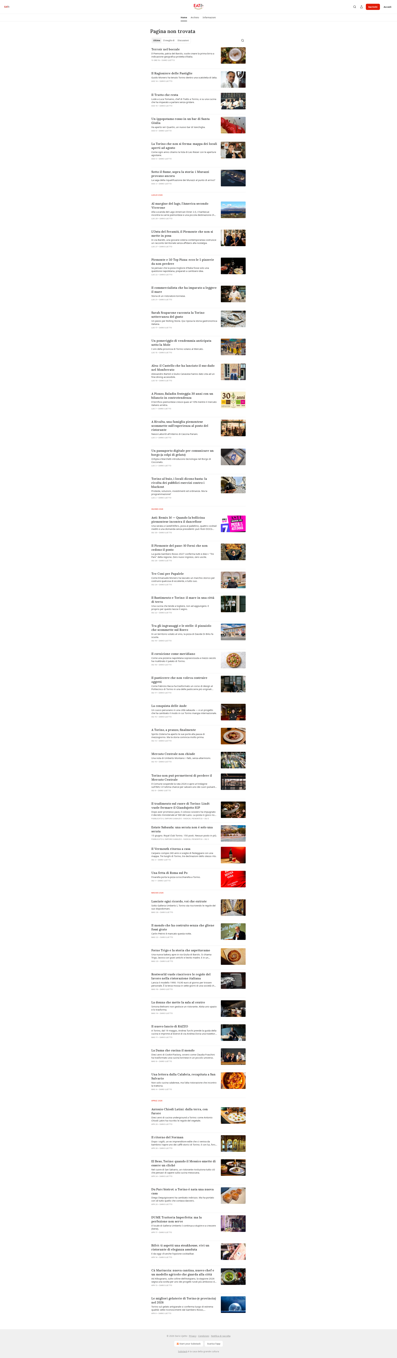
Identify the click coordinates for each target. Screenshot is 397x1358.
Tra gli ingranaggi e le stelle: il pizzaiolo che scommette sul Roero (181, 628)
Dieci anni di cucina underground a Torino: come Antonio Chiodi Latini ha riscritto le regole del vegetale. (181, 1119)
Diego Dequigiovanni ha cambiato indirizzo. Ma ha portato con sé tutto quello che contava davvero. (182, 1199)
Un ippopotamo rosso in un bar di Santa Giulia (180, 121)
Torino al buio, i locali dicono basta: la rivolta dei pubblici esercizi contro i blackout (179, 483)
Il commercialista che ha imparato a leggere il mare (184, 290)
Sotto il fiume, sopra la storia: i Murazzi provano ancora (180, 174)
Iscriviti (372, 6)
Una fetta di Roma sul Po (169, 873)
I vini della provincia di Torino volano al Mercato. (177, 348)
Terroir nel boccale (165, 49)
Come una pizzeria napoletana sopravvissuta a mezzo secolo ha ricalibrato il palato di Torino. (183, 659)
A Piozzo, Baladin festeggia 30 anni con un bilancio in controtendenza (182, 396)
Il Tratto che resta (164, 95)
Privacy (192, 1335)
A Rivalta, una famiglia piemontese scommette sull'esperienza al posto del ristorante (179, 426)
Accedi (387, 6)
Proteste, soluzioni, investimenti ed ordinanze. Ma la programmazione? (179, 492)
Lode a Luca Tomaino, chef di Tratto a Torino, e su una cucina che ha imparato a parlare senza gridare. (183, 100)
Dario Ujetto (168, 60)
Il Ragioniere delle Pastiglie (171, 73)
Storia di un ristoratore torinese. (168, 295)
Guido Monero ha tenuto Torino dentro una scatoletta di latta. (184, 77)
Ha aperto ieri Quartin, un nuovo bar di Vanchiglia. (178, 127)
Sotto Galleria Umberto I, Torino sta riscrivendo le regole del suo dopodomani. (183, 907)
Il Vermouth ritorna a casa (170, 849)
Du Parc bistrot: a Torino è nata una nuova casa (182, 1191)
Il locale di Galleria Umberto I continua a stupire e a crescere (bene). (183, 1227)
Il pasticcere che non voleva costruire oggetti (179, 680)
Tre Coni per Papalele (167, 574)
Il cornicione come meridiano (173, 654)
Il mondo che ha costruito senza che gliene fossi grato (182, 927)
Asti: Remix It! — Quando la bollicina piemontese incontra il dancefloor (178, 519)
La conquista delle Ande (169, 706)
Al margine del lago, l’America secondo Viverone (179, 205)
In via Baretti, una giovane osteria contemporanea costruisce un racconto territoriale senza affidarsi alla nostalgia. (183, 241)
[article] (198, 56)
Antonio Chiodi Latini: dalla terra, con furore (179, 1111)
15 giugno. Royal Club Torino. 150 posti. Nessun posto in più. (184, 835)
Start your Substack (190, 1343)
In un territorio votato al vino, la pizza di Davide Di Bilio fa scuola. (182, 635)
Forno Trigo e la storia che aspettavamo (180, 950)
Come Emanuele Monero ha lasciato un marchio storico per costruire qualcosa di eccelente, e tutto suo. (183, 579)
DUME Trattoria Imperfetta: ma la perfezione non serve (176, 1219)
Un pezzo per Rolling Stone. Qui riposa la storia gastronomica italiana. (184, 322)
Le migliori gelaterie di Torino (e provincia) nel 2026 (183, 1300)
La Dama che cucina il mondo (172, 1050)
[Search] (355, 7)
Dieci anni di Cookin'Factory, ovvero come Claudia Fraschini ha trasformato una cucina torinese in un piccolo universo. (183, 1056)
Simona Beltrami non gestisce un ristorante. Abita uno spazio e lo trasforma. (184, 1008)
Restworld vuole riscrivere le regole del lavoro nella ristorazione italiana (181, 976)
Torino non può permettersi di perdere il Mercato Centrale (181, 777)
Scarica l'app (213, 1343)
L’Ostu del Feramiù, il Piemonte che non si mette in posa (182, 233)
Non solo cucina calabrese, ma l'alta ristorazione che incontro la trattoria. (183, 1084)
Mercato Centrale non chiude (173, 754)
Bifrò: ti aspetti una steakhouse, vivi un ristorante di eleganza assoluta (180, 1247)
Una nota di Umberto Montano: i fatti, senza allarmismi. (181, 758)
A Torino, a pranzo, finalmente (173, 730)
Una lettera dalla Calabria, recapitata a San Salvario (183, 1076)
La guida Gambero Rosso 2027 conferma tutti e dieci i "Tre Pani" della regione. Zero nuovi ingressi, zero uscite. (182, 555)
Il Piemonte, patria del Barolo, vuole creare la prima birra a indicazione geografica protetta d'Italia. (182, 55)
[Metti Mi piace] (153, 413)
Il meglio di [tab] (168, 40)
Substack (182, 1351)
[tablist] (171, 40)
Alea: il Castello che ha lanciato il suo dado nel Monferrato (182, 367)
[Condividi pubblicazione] (361, 7)
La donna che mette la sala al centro (178, 1002)
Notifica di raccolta (220, 1335)
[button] (184, 17)
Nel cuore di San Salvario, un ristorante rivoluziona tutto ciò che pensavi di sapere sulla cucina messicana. (183, 1171)
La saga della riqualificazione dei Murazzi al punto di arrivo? (183, 180)
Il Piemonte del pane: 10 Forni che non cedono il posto (179, 548)
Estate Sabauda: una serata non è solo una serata (182, 829)
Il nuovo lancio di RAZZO (169, 1026)
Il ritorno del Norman (167, 1137)
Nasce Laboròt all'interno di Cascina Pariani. (174, 433)
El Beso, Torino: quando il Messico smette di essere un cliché (183, 1163)
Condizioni (203, 1335)
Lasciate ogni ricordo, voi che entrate (179, 901)
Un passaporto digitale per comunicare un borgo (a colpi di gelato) (182, 453)
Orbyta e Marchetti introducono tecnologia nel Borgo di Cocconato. (181, 460)
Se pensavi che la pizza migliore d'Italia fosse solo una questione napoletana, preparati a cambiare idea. (180, 269)
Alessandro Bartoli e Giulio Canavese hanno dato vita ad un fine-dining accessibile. (183, 375)
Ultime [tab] (156, 40)
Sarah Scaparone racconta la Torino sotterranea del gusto (177, 315)
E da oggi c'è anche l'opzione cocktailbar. (172, 1253)
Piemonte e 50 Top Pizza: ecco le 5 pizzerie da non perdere (182, 262)
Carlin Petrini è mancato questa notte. (171, 933)
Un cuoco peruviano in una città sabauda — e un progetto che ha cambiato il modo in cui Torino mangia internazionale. (184, 711)
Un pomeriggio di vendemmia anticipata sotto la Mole (181, 343)
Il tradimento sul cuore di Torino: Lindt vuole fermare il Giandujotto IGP (180, 805)
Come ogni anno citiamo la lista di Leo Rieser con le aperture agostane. (183, 153)
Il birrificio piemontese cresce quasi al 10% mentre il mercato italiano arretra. (184, 403)
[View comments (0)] (175, 85)
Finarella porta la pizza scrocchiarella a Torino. (176, 877)
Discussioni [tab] (183, 40)
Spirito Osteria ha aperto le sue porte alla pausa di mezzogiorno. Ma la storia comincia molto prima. (178, 735)
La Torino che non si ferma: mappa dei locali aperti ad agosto (184, 146)
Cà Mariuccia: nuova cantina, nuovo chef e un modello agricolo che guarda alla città (182, 1272)
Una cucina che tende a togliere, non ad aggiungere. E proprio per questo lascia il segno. (180, 607)
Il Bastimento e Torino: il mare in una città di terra (182, 600)
